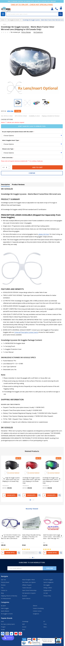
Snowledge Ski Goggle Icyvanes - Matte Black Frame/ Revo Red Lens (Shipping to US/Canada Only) (32, 480)
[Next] (59, 478)
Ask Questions (38, 32)
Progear (3, 627)
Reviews (3, 585)
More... (45, 627)
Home (2, 20)
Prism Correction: (8, 158)
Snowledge (25, 621)
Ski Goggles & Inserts (7, 614)
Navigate (4, 576)
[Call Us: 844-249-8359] (56, 9)
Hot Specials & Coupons (29, 593)
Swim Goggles (5, 608)
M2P (44, 543)
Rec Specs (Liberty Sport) (8, 624)
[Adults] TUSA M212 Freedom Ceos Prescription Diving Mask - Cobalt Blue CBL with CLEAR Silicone (11, 536)
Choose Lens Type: (8, 149)
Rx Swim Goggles (48, 579)
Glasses (35, 605)
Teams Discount (26, 587)
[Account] (52, 9)
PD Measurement (6, 598)
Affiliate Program (27, 585)
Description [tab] (5, 184)
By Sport (24, 596)
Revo (23, 629)
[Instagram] (7, 633)
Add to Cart (37, 167)
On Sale (46, 593)
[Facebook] (2, 633)
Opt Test (3, 579)
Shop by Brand (5, 582)
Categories (5, 602)
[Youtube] (16, 633)
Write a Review (26, 32)
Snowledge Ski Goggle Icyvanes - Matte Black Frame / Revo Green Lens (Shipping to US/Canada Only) (11, 480)
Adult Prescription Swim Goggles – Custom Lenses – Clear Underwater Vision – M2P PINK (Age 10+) (53, 536)
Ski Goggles (47, 585)
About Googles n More (28, 579)
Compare (32, 173)
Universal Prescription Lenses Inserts (26, 332)
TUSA (2, 543)
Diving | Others (48, 587)
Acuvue (24, 627)
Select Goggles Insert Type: (11, 140)
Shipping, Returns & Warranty (9, 596)
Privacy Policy (47, 596)
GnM (2, 621)
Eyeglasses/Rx (47, 590)
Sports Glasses (26, 598)
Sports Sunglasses (48, 582)
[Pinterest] (20, 633)
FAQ (2, 587)
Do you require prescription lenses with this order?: (18, 132)
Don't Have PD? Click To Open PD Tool (32, 126)
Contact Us (4, 590)
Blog (2, 593)
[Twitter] (11, 633)
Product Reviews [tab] (18, 184)
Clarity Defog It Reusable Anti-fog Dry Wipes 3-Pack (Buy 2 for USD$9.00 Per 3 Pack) (31, 536)
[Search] (60, 14)
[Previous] (4, 478)
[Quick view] (19, 495)
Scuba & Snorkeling (38, 608)
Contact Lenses (37, 611)
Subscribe (49, 568)
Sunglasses (36, 614)
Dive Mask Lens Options (29, 582)
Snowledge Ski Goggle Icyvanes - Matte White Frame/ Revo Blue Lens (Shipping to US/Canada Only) (52, 480)
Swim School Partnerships (29, 590)
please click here (43, 234)
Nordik (3, 629)
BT (44, 621)
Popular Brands (6, 618)
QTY (4, 167)
